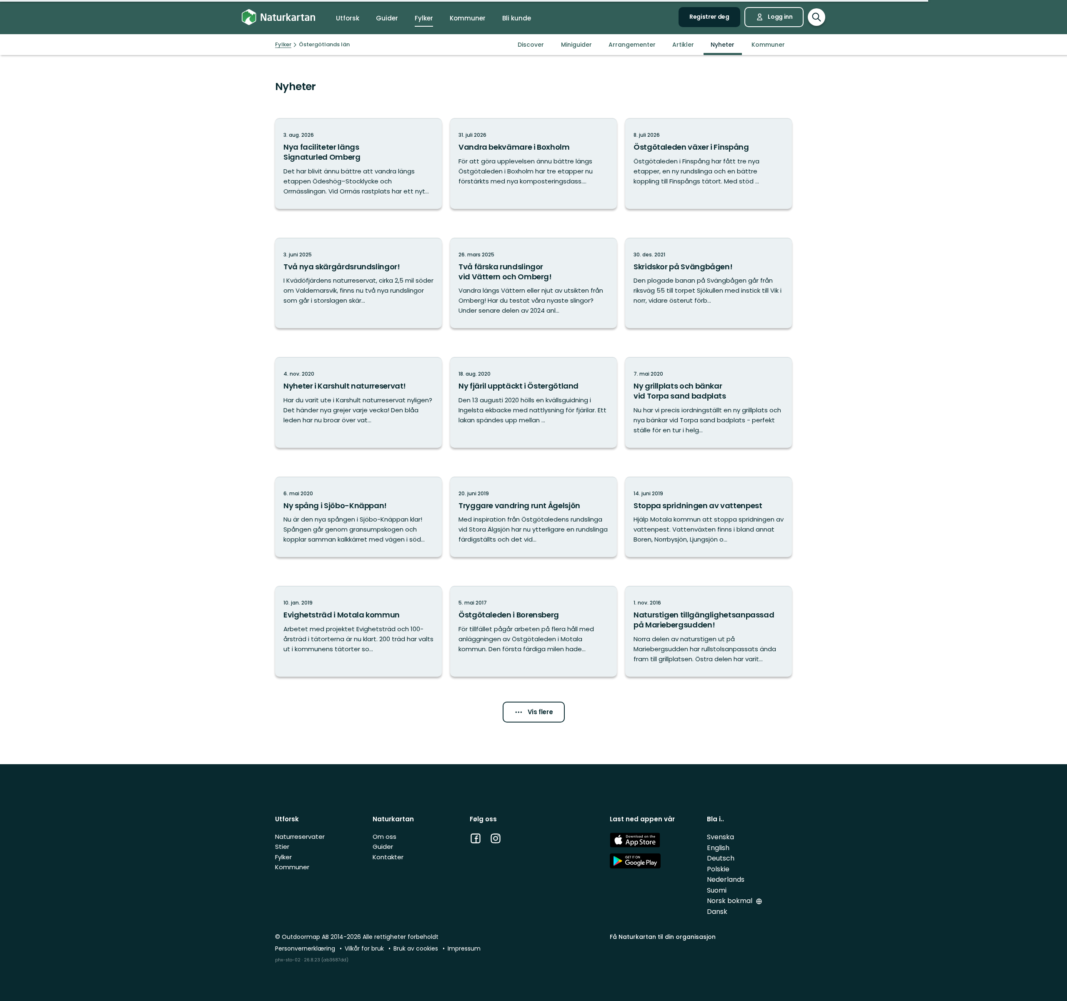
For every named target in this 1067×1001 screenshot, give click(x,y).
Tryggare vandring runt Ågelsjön (519, 505)
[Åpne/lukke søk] (816, 17)
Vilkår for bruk (365, 948)
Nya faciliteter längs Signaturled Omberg (322, 152)
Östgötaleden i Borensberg (508, 615)
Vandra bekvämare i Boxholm (514, 147)
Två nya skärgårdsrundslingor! (341, 266)
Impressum (464, 948)
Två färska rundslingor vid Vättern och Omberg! (505, 271)
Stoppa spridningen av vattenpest (698, 505)
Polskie (718, 869)
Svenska (720, 837)
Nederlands (725, 879)
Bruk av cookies (416, 948)
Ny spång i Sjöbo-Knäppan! (335, 505)
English (718, 848)
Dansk (717, 911)
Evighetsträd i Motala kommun (341, 615)
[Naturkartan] (278, 17)
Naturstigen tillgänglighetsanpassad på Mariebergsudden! (704, 620)
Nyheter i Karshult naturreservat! (344, 386)
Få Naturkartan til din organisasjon (663, 937)
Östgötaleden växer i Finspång (691, 147)
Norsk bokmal (730, 901)
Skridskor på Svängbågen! (683, 266)
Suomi (716, 890)
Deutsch (720, 858)
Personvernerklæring (306, 948)
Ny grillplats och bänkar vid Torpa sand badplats (680, 391)
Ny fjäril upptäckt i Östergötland (518, 386)
